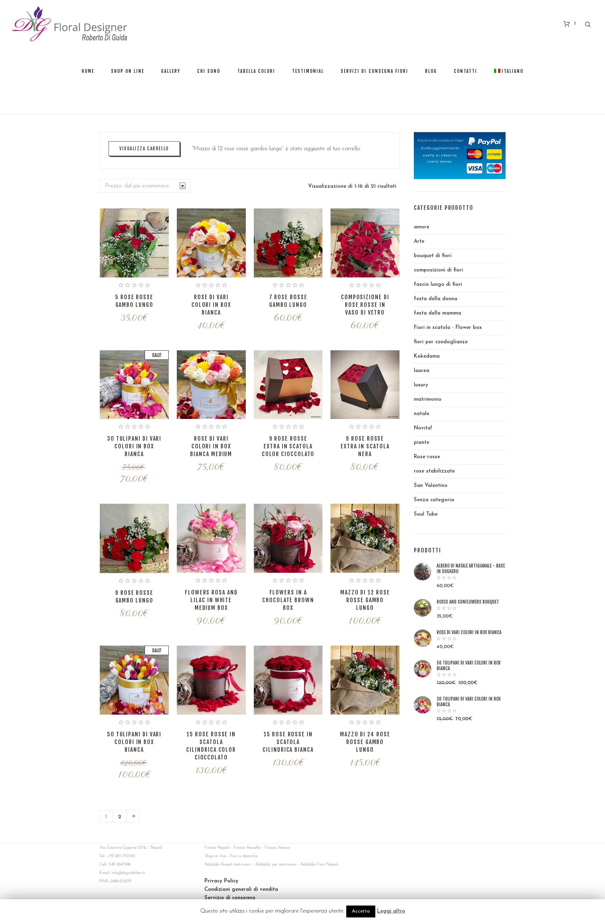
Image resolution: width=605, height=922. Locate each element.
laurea (421, 370)
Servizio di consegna (229, 898)
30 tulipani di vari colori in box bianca (134, 446)
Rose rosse (427, 457)
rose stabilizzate (434, 471)
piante (421, 442)
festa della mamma (437, 313)
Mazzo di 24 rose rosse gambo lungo (365, 742)
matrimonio (427, 399)
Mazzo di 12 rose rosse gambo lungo (365, 600)
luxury (421, 385)
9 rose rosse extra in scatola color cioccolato (288, 446)
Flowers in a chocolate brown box (288, 600)
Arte (419, 241)
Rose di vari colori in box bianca (211, 305)
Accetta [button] (361, 911)
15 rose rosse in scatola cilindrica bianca (288, 742)
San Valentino (430, 485)
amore (421, 227)
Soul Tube (426, 514)
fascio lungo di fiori (438, 284)
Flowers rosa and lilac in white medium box (211, 600)
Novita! (423, 428)
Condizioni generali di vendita (241, 889)
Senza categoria (434, 500)
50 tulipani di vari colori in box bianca (134, 742)
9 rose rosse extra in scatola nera (365, 446)
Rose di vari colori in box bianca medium (211, 446)
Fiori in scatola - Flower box (448, 327)
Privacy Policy (221, 881)
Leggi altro (391, 911)
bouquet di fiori (433, 256)
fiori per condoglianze (441, 342)
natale (421, 414)
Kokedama (427, 356)
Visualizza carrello (144, 148)
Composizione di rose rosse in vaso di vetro (365, 305)
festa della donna (435, 299)
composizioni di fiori (438, 270)
